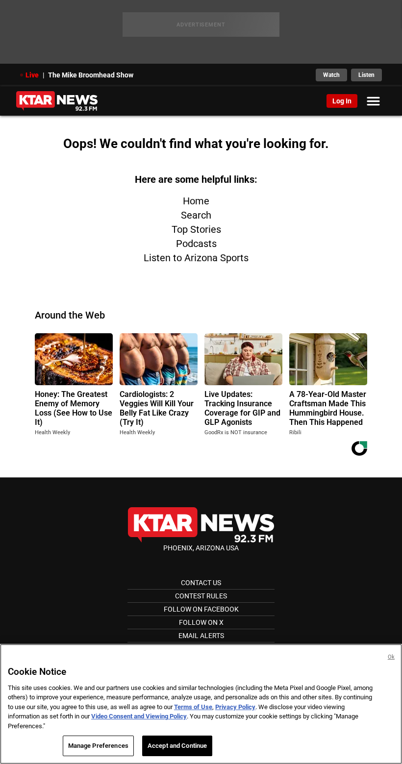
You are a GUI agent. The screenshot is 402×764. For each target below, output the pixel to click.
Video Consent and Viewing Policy (139, 716)
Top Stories (196, 229)
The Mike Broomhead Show (90, 75)
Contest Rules (201, 596)
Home (196, 201)
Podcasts (196, 243)
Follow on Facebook (201, 609)
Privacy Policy (235, 707)
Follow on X (201, 622)
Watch (331, 75)
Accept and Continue (177, 745)
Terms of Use (193, 707)
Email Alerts (201, 636)
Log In (342, 101)
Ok (391, 657)
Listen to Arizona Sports (196, 258)
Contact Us (201, 583)
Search (196, 215)
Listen (366, 75)
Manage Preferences (98, 745)
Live (32, 75)
